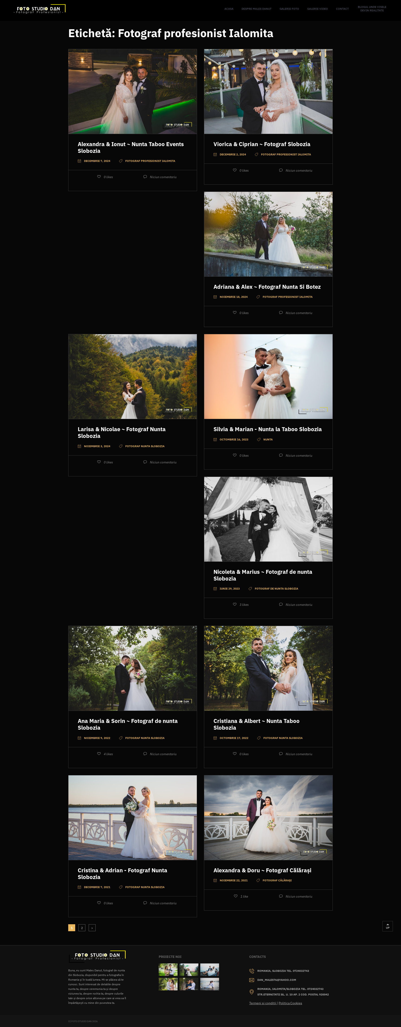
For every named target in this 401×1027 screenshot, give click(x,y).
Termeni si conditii (263, 1003)
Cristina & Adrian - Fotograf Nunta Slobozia (122, 874)
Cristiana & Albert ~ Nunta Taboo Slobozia (256, 724)
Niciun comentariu (163, 177)
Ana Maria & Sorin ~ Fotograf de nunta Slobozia (128, 724)
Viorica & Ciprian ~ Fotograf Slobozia (261, 144)
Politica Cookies (290, 1003)
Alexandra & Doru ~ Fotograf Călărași (262, 870)
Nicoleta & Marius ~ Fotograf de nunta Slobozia (262, 575)
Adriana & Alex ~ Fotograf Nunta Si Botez (267, 286)
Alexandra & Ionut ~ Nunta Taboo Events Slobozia (131, 147)
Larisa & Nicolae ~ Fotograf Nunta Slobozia (122, 432)
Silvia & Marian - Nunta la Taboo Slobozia (267, 429)
